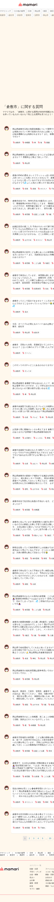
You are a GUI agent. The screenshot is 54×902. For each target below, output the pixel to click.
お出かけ (48, 877)
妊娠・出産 (34, 869)
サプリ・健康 (35, 889)
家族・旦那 (49, 875)
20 (50, 838)
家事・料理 (34, 883)
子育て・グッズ (35, 872)
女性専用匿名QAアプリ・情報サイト (28, 6)
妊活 (31, 886)
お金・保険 (34, 875)
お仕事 (32, 880)
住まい (32, 877)
